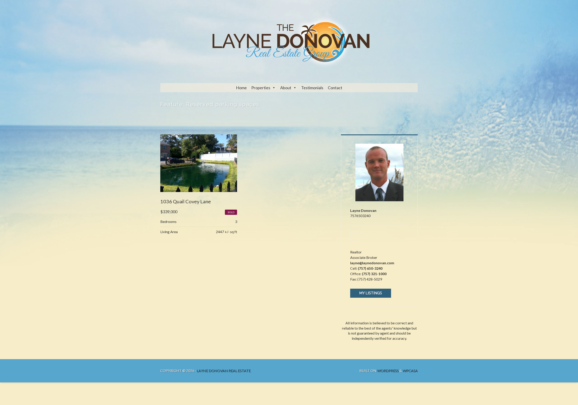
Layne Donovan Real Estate (224, 370)
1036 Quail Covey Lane (185, 201)
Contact (335, 87)
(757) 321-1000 (374, 274)
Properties (260, 87)
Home (241, 87)
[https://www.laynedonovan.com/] (354, 236)
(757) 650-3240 (370, 268)
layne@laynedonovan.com (372, 263)
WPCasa (410, 370)
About (285, 87)
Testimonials (312, 87)
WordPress (388, 370)
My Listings (370, 293)
